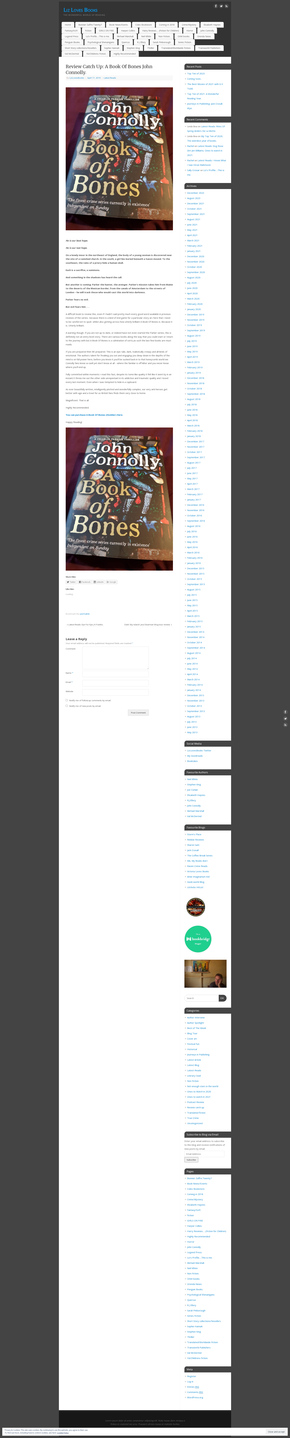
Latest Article (194, 1059)
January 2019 (194, 372)
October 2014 (194, 642)
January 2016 (194, 563)
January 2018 (194, 436)
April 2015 (192, 610)
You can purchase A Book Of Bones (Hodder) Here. (94, 414)
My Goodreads (195, 755)
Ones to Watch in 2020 (199, 1091)
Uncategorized (195, 1123)
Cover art (192, 1038)
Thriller (150, 48)
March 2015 (193, 615)
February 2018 (195, 430)
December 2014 (195, 631)
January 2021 (194, 251)
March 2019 (193, 362)
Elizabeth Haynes (212, 24)
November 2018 (195, 383)
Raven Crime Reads (197, 866)
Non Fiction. (164, 36)
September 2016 (196, 520)
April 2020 (192, 293)
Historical (192, 1049)
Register (191, 1376)
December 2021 (195, 203)
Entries (193, 1386)
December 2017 (195, 441)
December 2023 (195, 192)
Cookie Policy (63, 1433)
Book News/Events (118, 24)
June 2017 (192, 473)
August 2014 (193, 652)
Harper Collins (128, 30)
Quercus (126, 42)
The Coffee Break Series (200, 855)
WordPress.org (195, 1397)
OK (221, 998)
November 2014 (195, 637)
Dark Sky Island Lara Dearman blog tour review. (148, 624)
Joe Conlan (192, 789)
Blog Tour (192, 1033)
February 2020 (195, 303)
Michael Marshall (195, 810)
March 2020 (193, 298)
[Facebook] (216, 7)
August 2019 (193, 335)
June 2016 (192, 536)
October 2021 (194, 208)
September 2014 (196, 647)
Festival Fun (193, 1043)
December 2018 (195, 377)
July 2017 (192, 467)
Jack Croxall (193, 850)
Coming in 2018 (166, 24)
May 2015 (192, 605)
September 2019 (196, 330)
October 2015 (194, 578)
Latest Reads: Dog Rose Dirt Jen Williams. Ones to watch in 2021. (205, 150)
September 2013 (196, 711)
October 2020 (194, 266)
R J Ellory (141, 42)
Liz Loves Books (80, 9)
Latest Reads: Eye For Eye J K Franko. (85, 624)
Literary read (194, 1075)
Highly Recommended (125, 53)
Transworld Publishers (209, 48)
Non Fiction (193, 1080)
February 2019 (195, 367)
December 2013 (195, 695)
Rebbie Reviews (195, 839)
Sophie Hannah (111, 48)
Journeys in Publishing (198, 1054)
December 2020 (195, 256)
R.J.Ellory (191, 800)
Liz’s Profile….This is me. (98, 36)
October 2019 (194, 325)
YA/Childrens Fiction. (96, 53)
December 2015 (195, 568)
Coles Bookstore (143, 24)
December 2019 (195, 314)
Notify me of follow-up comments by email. (90, 700)
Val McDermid (72, 53)
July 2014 (192, 658)
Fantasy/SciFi (71, 30)
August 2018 (193, 399)
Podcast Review (195, 1102)
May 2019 (192, 351)
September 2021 (196, 213)
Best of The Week (196, 1028)
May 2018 (192, 414)
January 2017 (194, 499)
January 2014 (194, 689)
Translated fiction (196, 1112)
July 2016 (192, 531)
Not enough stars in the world (202, 1086)
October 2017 (194, 451)
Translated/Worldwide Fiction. (176, 48)
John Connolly (207, 30)
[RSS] (226, 7)
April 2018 (192, 420)
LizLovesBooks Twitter (199, 750)
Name (69, 673)
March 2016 (193, 552)
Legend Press (71, 36)
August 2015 (193, 589)
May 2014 (192, 668)
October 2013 (194, 705)
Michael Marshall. (125, 36)
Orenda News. (204, 36)
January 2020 (194, 309)
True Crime (193, 1117)
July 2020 (192, 282)
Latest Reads (110, 77)
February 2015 (195, 621)
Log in (190, 1381)
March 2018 (193, 425)
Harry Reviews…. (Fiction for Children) (160, 30)
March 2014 (193, 679)
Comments (195, 1392)
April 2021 (192, 235)
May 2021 (192, 229)
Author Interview (196, 1017)
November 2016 (195, 510)
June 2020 (192, 288)
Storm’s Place (194, 834)
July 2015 (192, 594)
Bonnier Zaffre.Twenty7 (90, 24)
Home (68, 24)
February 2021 (195, 245)
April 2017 (192, 483)
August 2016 (193, 526)
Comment (70, 648)
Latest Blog (193, 1065)
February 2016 (195, 557)
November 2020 (195, 261)
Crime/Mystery (189, 24)
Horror (189, 30)
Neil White (146, 36)
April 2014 (192, 674)
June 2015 (192, 600)
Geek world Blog (195, 881)
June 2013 (192, 727)
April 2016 (192, 547)
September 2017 (196, 457)
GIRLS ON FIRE (106, 30)
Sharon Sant (193, 844)
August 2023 (193, 198)
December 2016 (195, 504)
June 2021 (192, 224)
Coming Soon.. (194, 78)
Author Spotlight (195, 1022)
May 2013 (192, 732)
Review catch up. (196, 1107)
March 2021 (193, 240)
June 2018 (192, 409)
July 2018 (192, 404)
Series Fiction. (185, 42)
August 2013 (193, 716)
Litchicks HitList (195, 887)
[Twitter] (221, 7)
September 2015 (196, 584)
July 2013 (192, 721)
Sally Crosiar (193, 170)
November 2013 (195, 700)
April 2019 (192, 356)
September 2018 (196, 393)
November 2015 (195, 573)
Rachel (190, 145)
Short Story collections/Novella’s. (81, 48)
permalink (85, 613)
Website (69, 691)
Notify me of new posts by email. (85, 706)
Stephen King (133, 48)
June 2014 (192, 663)
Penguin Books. (72, 42)
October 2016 (194, 515)
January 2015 (194, 626)
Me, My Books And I (197, 860)
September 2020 (196, 272)
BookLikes (192, 761)
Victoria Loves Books (198, 871)
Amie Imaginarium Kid (198, 876)
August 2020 (193, 277)
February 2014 (195, 684)
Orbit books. (184, 36)
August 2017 (193, 462)
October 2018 (194, 388)
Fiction (88, 30)
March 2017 (193, 489)
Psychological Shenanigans (101, 42)
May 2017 (192, 478)
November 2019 (195, 319)
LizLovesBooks (77, 77)
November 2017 (195, 446)
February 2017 (195, 494)
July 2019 (192, 340)
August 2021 (193, 219)
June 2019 (192, 346)
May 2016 (192, 541)
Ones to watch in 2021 (199, 1096)
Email (69, 682)
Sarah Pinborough (162, 42)
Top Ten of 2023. (196, 73)
